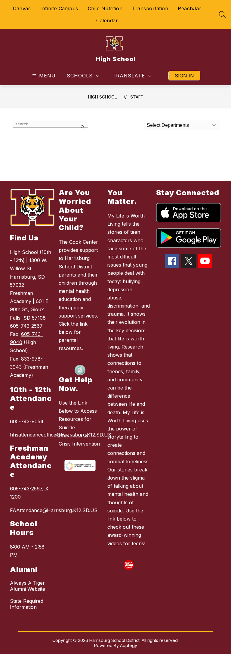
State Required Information (26, 604)
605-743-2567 (26, 326)
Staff (136, 96)
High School (102, 96)
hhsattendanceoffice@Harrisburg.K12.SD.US (31, 435)
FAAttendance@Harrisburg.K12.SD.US (31, 510)
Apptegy (128, 645)
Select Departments (168, 125)
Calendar (107, 20)
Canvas (22, 8)
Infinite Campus (59, 8)
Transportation (150, 8)
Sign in (184, 76)
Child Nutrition (105, 8)
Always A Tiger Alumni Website (27, 586)
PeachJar (189, 8)
